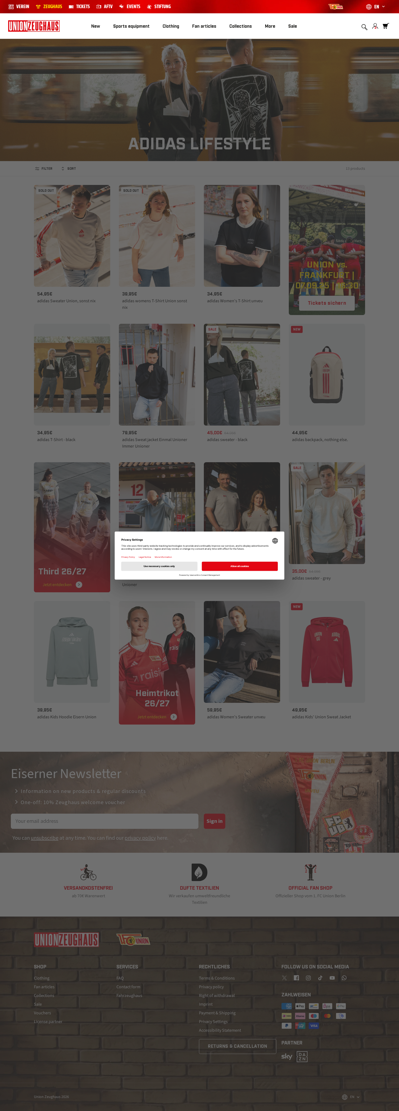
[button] (131, 26)
